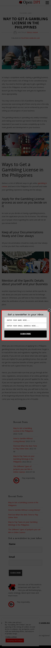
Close (49, 310)
